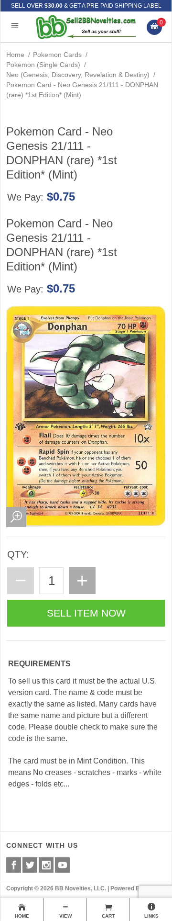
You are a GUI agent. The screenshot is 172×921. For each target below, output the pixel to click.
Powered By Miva (134, 888)
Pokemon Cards (57, 54)
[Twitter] (29, 865)
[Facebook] (13, 865)
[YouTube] (62, 865)
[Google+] (46, 865)
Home (15, 54)
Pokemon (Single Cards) (43, 64)
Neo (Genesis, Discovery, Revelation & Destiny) (78, 75)
